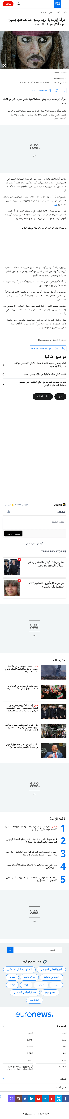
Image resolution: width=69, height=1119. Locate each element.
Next (64, 1046)
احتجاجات (34, 1000)
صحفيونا (62, 1066)
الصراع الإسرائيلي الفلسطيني (19, 969)
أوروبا (64, 1033)
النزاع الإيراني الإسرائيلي (51, 969)
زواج (60, 396)
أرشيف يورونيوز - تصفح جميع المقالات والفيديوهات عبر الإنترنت (19, 1068)
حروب (56, 985)
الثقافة (30, 1053)
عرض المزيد (61, 1087)
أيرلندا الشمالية (43, 396)
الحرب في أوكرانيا (51, 977)
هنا (56, 204)
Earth (30, 1040)
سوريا (12, 977)
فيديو (64, 1060)
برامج (30, 1060)
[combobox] (34, 950)
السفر (64, 1053)
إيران (26, 985)
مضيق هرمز (50, 992)
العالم (51, 12)
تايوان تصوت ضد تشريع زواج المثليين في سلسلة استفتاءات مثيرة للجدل (42, 384)
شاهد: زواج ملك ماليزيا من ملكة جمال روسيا (45, 374)
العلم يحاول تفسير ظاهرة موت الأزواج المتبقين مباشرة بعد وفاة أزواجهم (39, 365)
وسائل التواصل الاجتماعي (25, 992)
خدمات (63, 1079)
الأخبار (58, 12)
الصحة (30, 1046)
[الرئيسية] (65, 12)
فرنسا (12, 985)
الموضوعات (61, 1026)
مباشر (8, 3)
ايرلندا (43, 12)
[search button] (10, 950)
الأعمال (63, 1040)
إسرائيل (41, 985)
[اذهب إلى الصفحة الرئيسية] (57, 4)
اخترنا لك (59, 660)
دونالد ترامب (29, 977)
